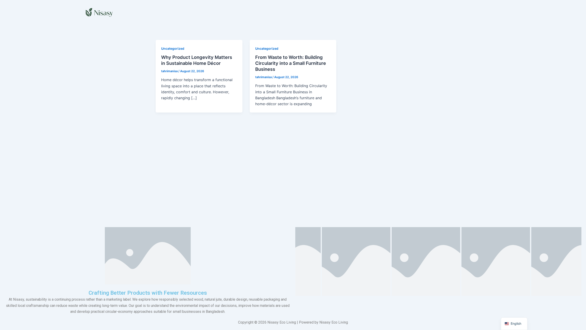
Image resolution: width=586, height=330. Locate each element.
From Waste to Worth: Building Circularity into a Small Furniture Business (290, 63)
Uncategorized (172, 48)
